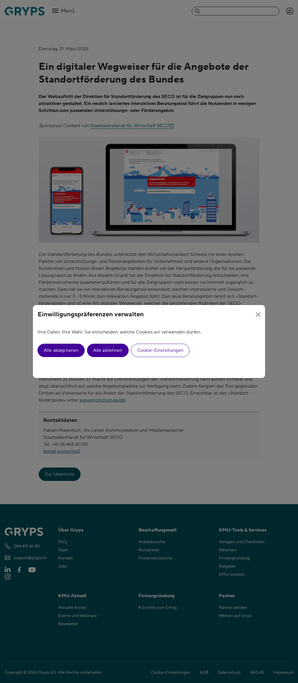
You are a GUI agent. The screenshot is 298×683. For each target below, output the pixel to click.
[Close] (258, 314)
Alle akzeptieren (61, 350)
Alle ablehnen (108, 350)
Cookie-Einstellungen (160, 350)
